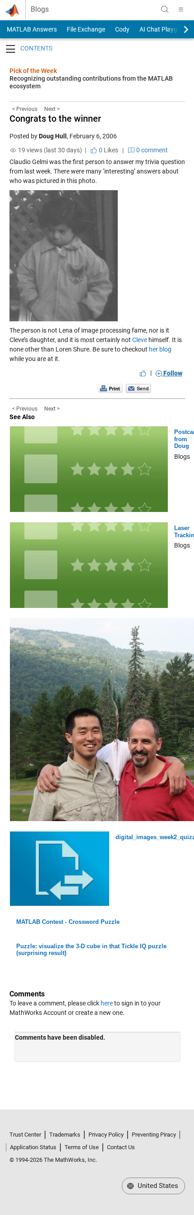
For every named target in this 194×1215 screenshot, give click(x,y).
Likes (107, 150)
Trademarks (64, 1134)
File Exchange (86, 29)
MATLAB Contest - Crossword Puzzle (68, 921)
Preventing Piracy (154, 1134)
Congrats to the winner (55, 118)
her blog (160, 349)
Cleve (139, 339)
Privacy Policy (106, 1134)
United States (157, 1186)
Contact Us (121, 1147)
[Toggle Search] (164, 9)
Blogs (40, 9)
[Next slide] (178, 29)
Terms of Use (82, 1147)
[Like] (143, 373)
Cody (122, 29)
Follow (172, 373)
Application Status (33, 1147)
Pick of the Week (33, 70)
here (107, 1003)
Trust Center (25, 1134)
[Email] (138, 388)
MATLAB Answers (31, 29)
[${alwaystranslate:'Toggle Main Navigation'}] (181, 9)
